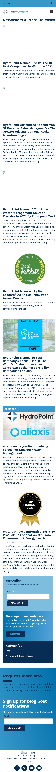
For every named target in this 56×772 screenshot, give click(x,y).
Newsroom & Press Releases (19, 656)
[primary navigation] (51, 11)
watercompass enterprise (13, 542)
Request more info (22, 676)
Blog (8, 651)
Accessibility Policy (28, 758)
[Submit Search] (51, 3)
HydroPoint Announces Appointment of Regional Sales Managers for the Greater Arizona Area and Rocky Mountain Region (29, 130)
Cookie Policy (45, 758)
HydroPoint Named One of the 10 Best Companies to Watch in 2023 (28, 64)
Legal (29, 761)
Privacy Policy (11, 758)
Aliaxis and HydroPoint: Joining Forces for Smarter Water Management (25, 450)
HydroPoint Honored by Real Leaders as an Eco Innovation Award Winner (25, 295)
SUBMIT (15, 633)
